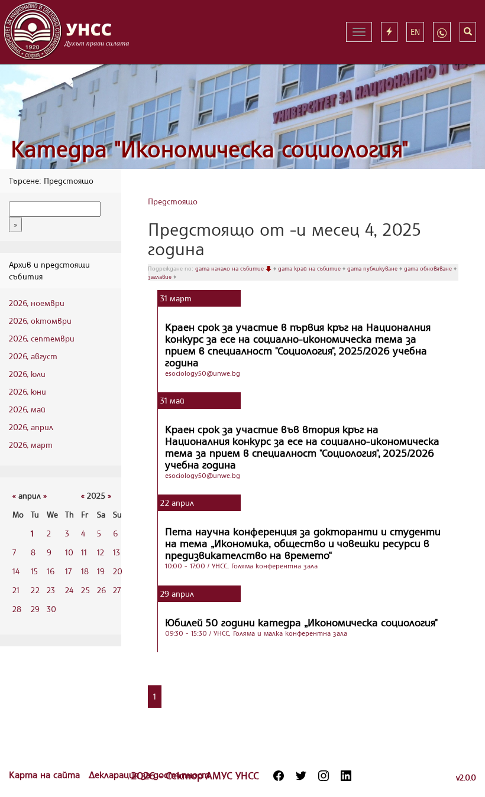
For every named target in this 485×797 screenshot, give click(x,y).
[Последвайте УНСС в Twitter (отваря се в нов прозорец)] (301, 775)
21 (16, 590)
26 (101, 590)
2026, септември (42, 338)
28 (16, 609)
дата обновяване (429, 268)
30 (51, 609)
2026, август (33, 356)
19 (101, 571)
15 (34, 571)
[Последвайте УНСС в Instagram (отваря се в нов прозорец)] (323, 775)
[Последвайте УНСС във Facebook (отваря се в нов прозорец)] (278, 775)
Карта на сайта (46, 774)
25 (85, 590)
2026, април (31, 427)
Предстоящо (173, 201)
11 (84, 552)
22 (35, 590)
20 (117, 571)
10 (69, 552)
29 (35, 609)
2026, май (27, 409)
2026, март (31, 445)
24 (69, 590)
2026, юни (27, 391)
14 (16, 571)
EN (415, 32)
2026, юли (27, 374)
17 (68, 571)
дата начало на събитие (230, 268)
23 (51, 590)
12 (100, 552)
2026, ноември (36, 303)
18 (85, 571)
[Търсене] (468, 32)
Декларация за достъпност (149, 774)
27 (117, 590)
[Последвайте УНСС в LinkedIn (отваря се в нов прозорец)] (346, 775)
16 (50, 571)
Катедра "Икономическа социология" (210, 148)
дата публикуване (373, 268)
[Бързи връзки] (389, 32)
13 (116, 552)
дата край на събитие (310, 268)
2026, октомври (40, 320)
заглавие (160, 276)
